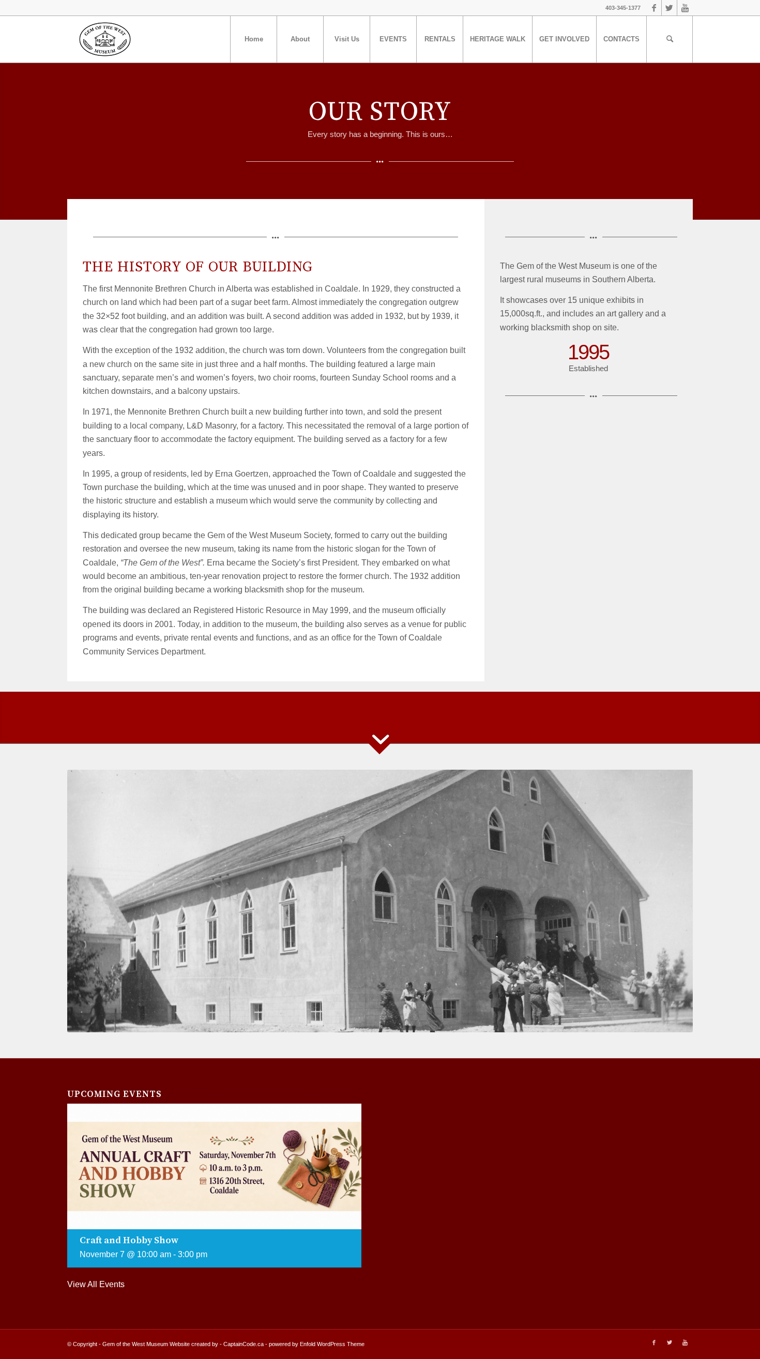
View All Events (96, 1284)
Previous (90, 901)
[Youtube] (685, 8)
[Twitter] (669, 8)
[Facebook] (653, 8)
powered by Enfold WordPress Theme (316, 1344)
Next (669, 901)
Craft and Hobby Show (129, 1240)
